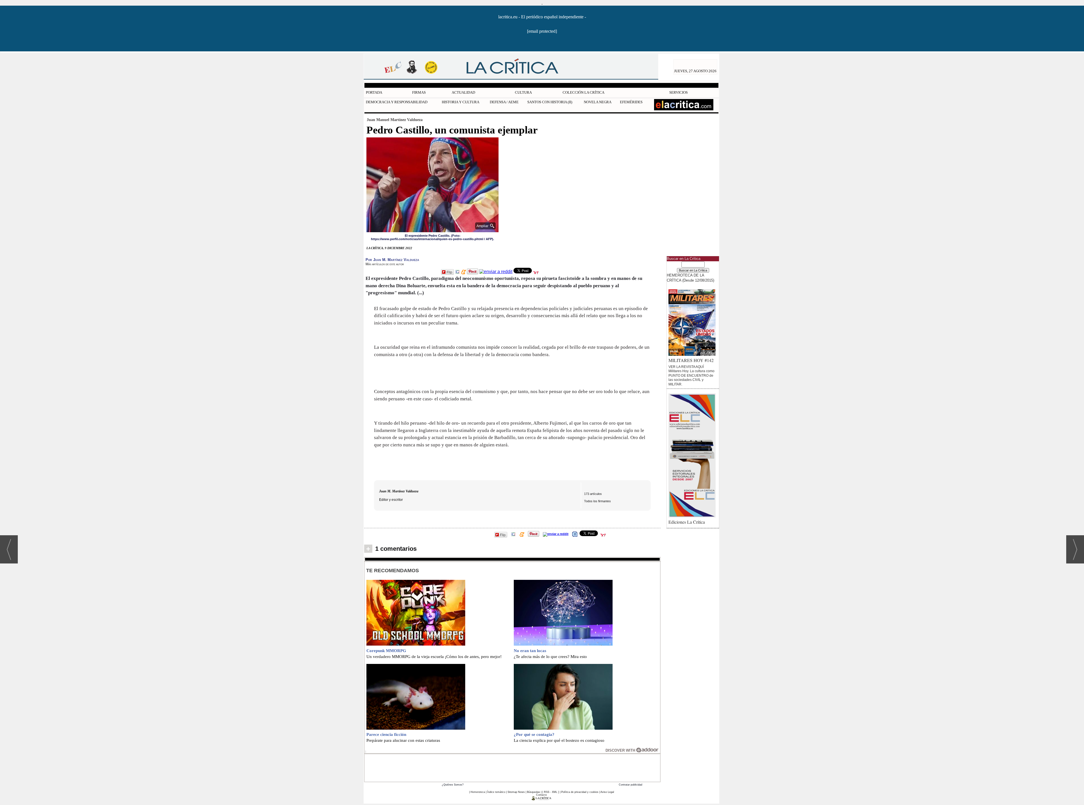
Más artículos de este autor (385, 264)
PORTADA (374, 92)
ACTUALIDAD (463, 92)
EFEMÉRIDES (631, 102)
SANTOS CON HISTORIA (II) (549, 102)
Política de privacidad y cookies (579, 792)
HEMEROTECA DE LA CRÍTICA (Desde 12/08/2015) (690, 277)
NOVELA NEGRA (597, 102)
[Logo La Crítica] (542, 799)
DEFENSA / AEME (504, 102)
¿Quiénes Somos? (453, 784)
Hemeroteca (478, 792)
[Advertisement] (512, 767)
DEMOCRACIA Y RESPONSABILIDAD (396, 102)
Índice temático (496, 792)
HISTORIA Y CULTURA (460, 102)
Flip (449, 271)
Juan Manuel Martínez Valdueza (395, 119)
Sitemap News (516, 792)
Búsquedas (533, 792)
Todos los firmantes (597, 501)
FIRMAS (419, 92)
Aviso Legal (607, 792)
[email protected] (542, 31)
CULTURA (523, 92)
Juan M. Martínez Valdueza (398, 491)
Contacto (541, 794)
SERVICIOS (678, 92)
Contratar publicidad (630, 784)
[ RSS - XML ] (550, 792)
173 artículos (593, 493)
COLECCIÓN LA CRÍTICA (583, 92)
